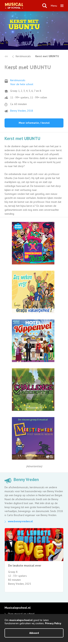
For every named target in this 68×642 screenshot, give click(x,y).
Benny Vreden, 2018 (21, 110)
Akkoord (34, 633)
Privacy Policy (53, 623)
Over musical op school (21, 614)
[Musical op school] (24, 6)
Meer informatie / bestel (34, 122)
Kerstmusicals (23, 56)
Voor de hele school (21, 84)
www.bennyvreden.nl (20, 521)
